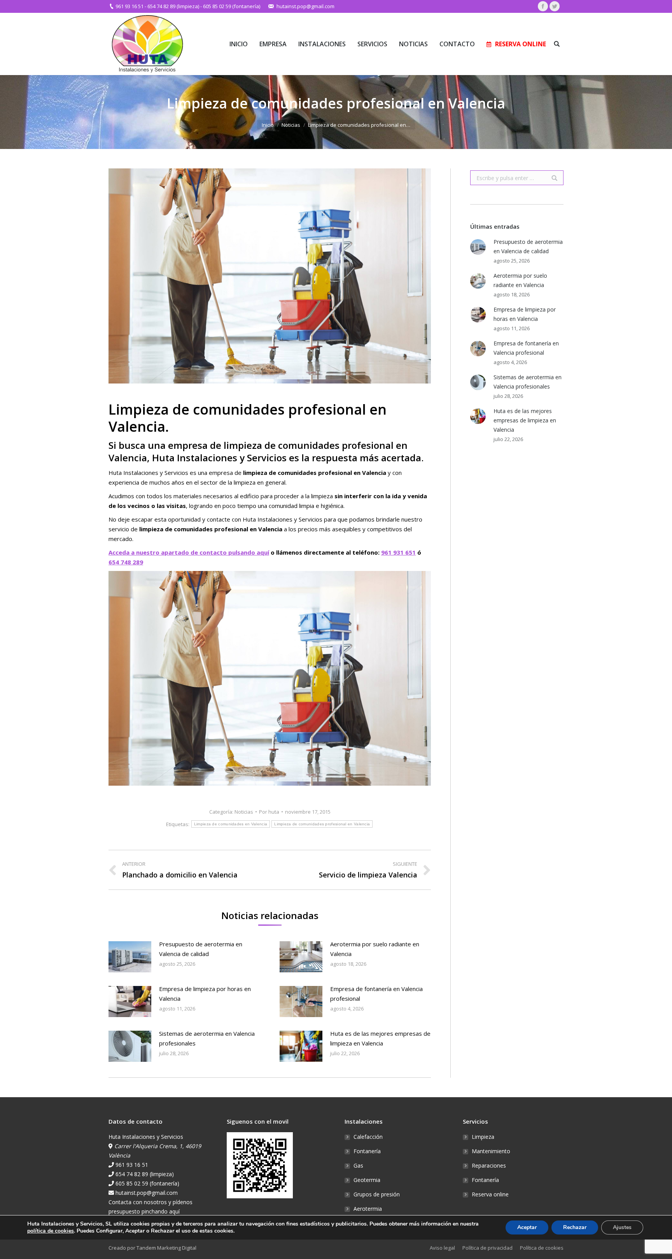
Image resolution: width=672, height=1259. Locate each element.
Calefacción (368, 1136)
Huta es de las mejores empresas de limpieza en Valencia (380, 1038)
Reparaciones (489, 1165)
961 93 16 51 (130, 6)
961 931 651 (398, 552)
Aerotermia (368, 1208)
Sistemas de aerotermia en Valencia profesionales (207, 1038)
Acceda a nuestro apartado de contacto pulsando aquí (188, 552)
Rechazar (574, 1227)
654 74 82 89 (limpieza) (173, 6)
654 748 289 (125, 562)
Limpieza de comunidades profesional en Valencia (322, 824)
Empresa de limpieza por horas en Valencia (205, 993)
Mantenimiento (491, 1151)
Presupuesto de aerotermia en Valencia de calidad (200, 949)
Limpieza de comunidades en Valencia (231, 824)
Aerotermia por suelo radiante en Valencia (374, 949)
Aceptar (527, 1227)
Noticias (291, 124)
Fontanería (367, 1151)
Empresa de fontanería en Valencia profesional (376, 993)
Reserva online (490, 1194)
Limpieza (483, 1136)
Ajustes (622, 1227)
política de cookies (50, 1230)
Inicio (268, 124)
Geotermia (367, 1180)
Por (269, 811)
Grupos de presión (377, 1194)
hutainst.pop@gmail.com (305, 6)
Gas (358, 1165)
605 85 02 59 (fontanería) (231, 6)
